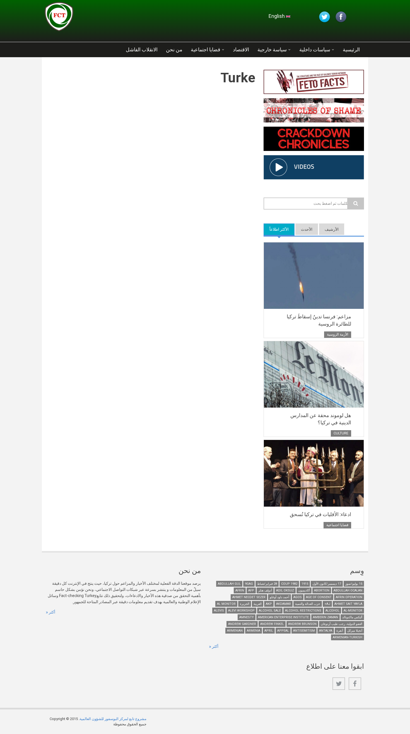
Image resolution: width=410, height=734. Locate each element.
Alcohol (332, 610)
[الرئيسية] (111, 18)
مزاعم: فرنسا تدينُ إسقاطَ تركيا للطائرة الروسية (319, 320)
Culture (341, 433)
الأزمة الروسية (337, 334)
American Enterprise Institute (283, 617)
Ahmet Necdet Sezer (249, 597)
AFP (251, 590)
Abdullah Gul (229, 584)
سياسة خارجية (272, 49)
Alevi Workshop (241, 610)
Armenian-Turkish (347, 637)
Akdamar (283, 604)
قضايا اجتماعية (205, 49)
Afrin (239, 590)
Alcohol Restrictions (303, 610)
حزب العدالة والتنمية (307, 604)
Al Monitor (226, 604)
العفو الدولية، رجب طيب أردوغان (341, 624)
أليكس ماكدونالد (352, 617)
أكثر (51, 612)
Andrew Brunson (302, 624)
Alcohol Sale (270, 610)
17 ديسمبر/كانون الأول (326, 584)
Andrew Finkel (272, 624)
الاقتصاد (241, 49)
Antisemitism (304, 630)
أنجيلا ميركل (354, 630)
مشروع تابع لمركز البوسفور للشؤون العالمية (112, 719)
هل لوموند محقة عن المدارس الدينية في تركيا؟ (320, 418)
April (268, 630)
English (277, 16)
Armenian (235, 630)
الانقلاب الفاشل (142, 49)
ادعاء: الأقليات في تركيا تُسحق (320, 514)
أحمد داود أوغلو (279, 597)
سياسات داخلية (314, 49)
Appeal (283, 630)
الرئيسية (351, 49)
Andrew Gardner (242, 624)
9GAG (249, 584)
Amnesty (246, 617)
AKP (269, 604)
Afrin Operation (349, 597)
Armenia (253, 630)
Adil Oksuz (285, 590)
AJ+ (327, 604)
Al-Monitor (353, 610)
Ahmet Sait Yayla (348, 604)
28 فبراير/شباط (267, 584)
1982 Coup (289, 584)
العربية (258, 604)
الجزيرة (244, 604)
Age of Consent (319, 597)
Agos (297, 597)
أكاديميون (304, 590)
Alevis (219, 610)
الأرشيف (332, 229)
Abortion (321, 590)
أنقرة (339, 630)
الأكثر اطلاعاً (276, 229)
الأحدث (306, 229)
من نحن (174, 49)
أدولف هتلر (265, 590)
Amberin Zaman (325, 617)
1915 (305, 584)
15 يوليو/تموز (353, 584)
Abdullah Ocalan (348, 590)
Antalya (325, 630)
